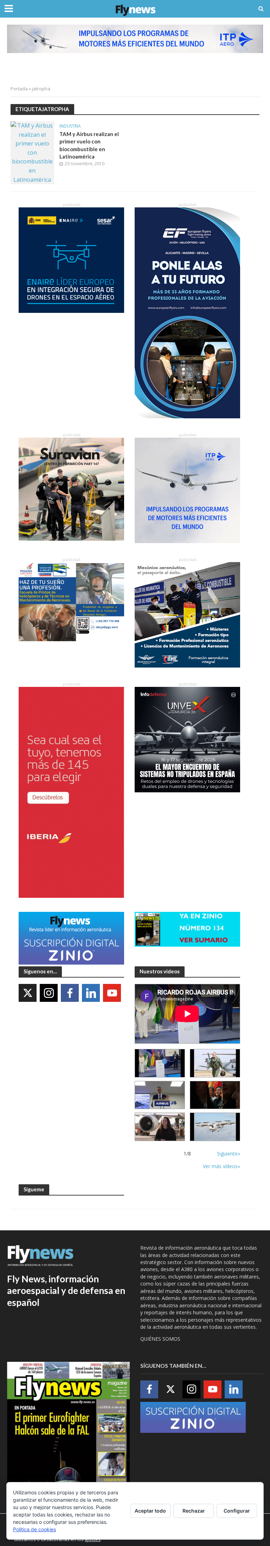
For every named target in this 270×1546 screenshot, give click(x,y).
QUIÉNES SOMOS (160, 1338)
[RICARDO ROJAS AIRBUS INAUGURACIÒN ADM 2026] (160, 1063)
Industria (70, 126)
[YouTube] (112, 993)
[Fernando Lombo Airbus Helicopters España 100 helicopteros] (160, 1095)
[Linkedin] (91, 993)
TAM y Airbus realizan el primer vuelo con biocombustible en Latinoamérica (89, 145)
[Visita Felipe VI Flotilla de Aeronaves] (215, 1063)
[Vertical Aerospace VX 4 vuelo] (215, 1127)
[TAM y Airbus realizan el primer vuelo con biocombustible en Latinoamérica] (32, 152)
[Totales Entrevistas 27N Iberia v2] (160, 1127)
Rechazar (193, 1511)
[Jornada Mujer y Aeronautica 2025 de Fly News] (215, 1095)
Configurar (237, 1511)
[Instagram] (49, 993)
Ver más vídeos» (221, 1166)
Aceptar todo (150, 1511)
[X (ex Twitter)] (28, 993)
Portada (19, 88)
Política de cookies (34, 1529)
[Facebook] (70, 993)
